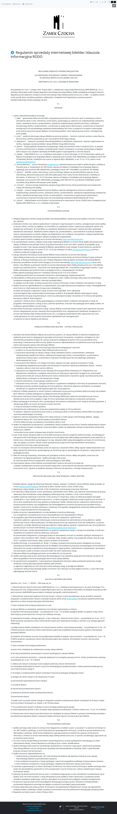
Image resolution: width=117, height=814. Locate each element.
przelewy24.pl (53, 164)
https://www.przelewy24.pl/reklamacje (61, 527)
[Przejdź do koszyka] (114, 5)
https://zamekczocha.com (72, 239)
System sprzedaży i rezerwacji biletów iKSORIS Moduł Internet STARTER (76, 807)
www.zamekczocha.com (34, 810)
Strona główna (6, 4)
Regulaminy (16, 4)
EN (97, 2)
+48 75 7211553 (34, 808)
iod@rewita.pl (72, 599)
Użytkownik (28, 4)
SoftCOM (97, 809)
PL (93, 2)
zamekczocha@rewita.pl (25, 162)
